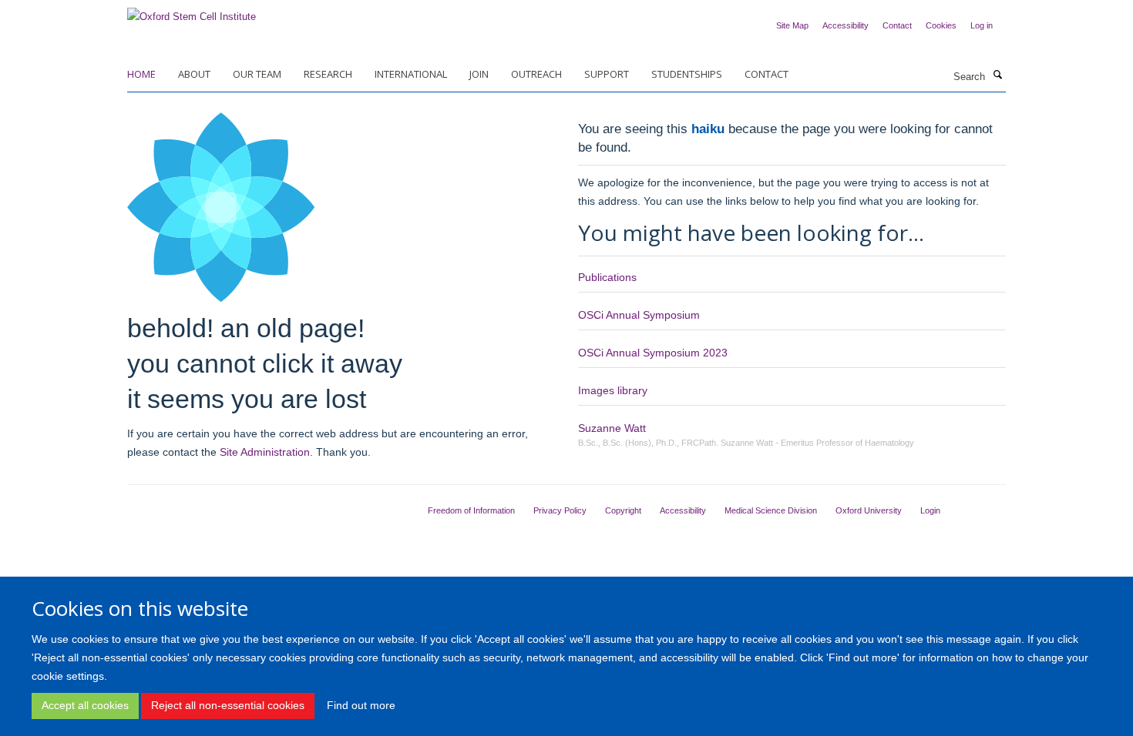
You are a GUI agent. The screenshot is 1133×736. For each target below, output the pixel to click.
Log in (981, 25)
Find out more (361, 705)
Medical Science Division (771, 510)
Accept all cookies (85, 705)
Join (479, 74)
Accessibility (845, 25)
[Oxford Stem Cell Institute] (191, 12)
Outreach (536, 74)
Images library (612, 390)
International (411, 74)
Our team (257, 74)
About (194, 74)
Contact (897, 25)
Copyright (623, 510)
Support (606, 74)
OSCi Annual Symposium (639, 315)
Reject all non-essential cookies (227, 705)
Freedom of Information (471, 510)
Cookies (941, 25)
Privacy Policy (560, 510)
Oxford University (868, 510)
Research (328, 74)
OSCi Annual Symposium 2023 (653, 352)
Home (141, 74)
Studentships (686, 74)
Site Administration (265, 452)
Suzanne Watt (612, 428)
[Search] (997, 75)
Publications (607, 277)
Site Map (792, 25)
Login (930, 510)
